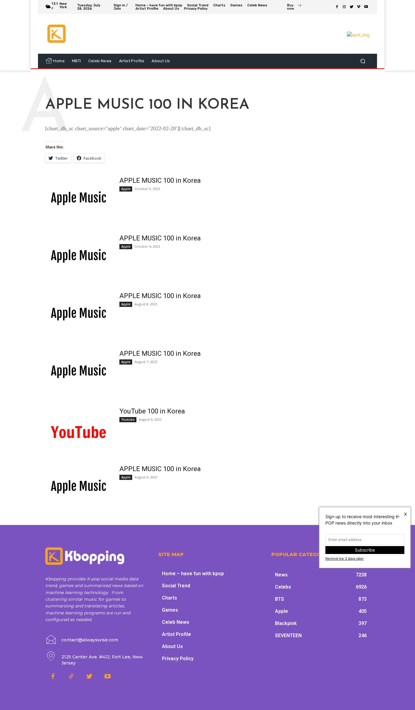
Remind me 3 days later (344, 558)
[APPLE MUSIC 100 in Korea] (78, 199)
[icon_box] (294, 7)
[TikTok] (71, 676)
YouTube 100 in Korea (152, 411)
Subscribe (365, 549)
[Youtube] (366, 7)
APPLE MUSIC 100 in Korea (160, 180)
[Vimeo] (358, 7)
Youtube (128, 419)
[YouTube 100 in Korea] (78, 430)
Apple (125, 189)
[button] (362, 61)
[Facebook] (337, 7)
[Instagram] (344, 7)
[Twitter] (351, 7)
